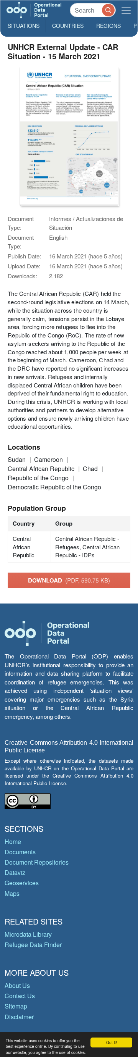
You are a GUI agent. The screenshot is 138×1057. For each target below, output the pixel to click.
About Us (17, 985)
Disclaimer (19, 1016)
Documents (20, 851)
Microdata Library (28, 934)
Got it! (111, 1042)
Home (13, 841)
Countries (68, 25)
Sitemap (16, 1006)
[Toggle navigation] (126, 10)
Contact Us (20, 995)
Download (69, 580)
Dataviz (15, 872)
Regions (108, 25)
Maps (12, 893)
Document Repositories (37, 862)
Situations (23, 25)
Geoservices (22, 882)
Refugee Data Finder (33, 944)
